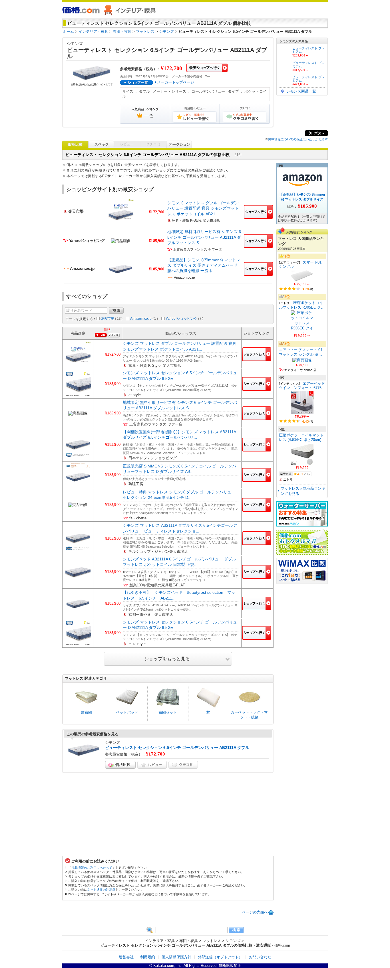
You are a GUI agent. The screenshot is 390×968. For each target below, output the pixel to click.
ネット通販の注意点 (101, 889)
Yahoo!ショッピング (185, 319)
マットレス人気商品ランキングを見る (303, 491)
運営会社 (126, 957)
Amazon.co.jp (144, 319)
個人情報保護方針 (176, 957)
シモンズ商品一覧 (301, 91)
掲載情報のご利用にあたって (91, 867)
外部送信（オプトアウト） (220, 957)
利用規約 (147, 957)
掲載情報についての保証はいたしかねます (298, 139)
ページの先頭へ (255, 912)
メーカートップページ (175, 82)
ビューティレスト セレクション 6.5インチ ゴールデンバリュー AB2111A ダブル (177, 747)
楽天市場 (111, 319)
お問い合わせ (260, 957)
